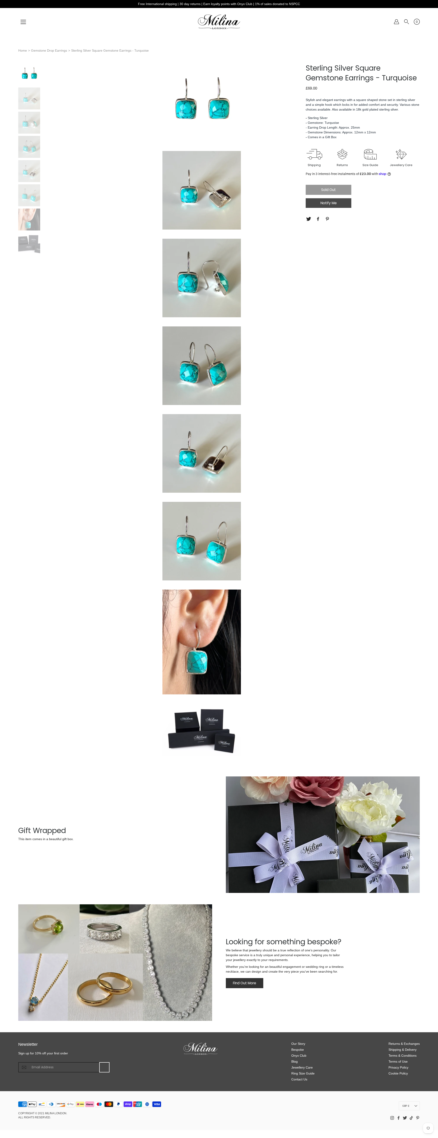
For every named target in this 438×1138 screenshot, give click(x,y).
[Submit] (104, 1067)
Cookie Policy (398, 1073)
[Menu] (23, 22)
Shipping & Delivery (402, 1049)
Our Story (298, 1043)
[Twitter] (309, 219)
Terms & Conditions (402, 1055)
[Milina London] (219, 21)
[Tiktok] (411, 1118)
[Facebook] (318, 219)
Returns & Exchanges (404, 1043)
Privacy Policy (398, 1067)
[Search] (406, 21)
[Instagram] (392, 1118)
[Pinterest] (327, 219)
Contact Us (299, 1079)
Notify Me (329, 203)
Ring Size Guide (303, 1073)
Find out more (244, 983)
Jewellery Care (302, 1067)
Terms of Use (398, 1061)
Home (22, 50)
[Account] (396, 21)
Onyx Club (298, 1055)
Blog (294, 1061)
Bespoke (297, 1049)
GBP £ (405, 1106)
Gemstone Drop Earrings (49, 50)
